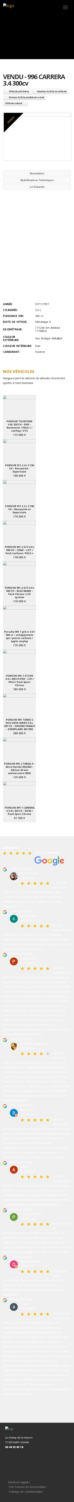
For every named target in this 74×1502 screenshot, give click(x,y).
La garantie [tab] (37, 186)
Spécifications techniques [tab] (37, 180)
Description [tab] (37, 173)
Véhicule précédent (19, 91)
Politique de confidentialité (25, 1492)
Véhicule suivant (13, 103)
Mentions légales (19, 1482)
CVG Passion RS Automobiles (27, 1487)
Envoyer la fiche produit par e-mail (26, 97)
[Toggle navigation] (65, 7)
